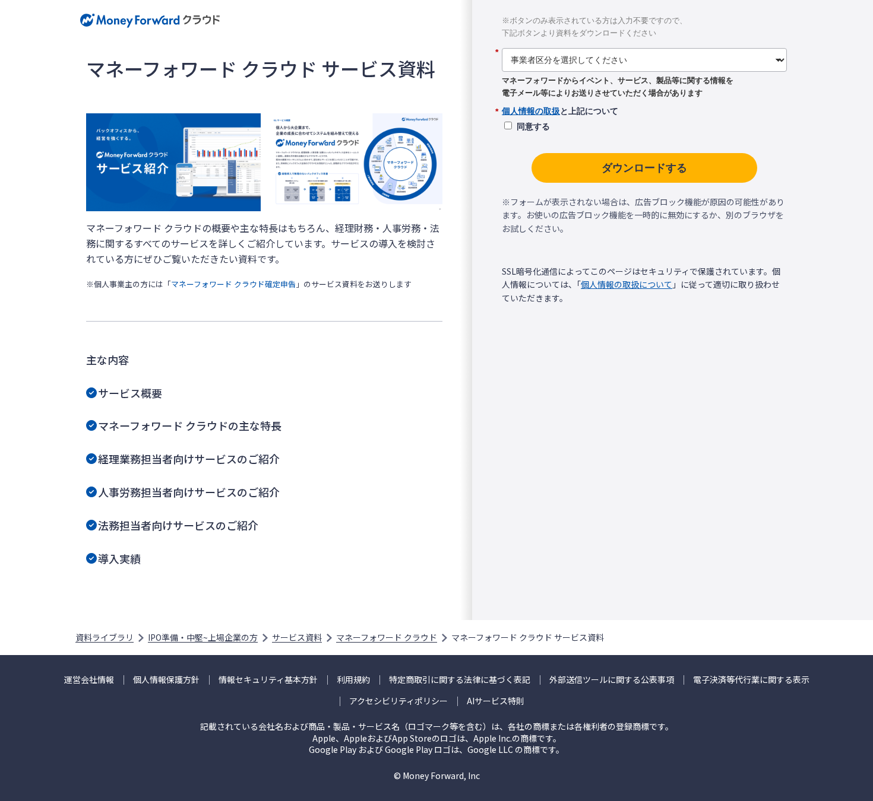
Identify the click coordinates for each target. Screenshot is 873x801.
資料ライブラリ (104, 637)
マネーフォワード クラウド (386, 637)
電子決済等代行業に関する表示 (751, 679)
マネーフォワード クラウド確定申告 (233, 284)
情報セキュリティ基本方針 (268, 679)
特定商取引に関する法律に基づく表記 (459, 679)
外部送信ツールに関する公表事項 (611, 679)
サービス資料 (297, 637)
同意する (533, 126)
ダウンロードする (644, 168)
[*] (644, 44)
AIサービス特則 (495, 701)
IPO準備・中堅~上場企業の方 (203, 637)
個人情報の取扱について (626, 284)
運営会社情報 (89, 679)
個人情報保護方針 (166, 679)
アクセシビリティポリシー (398, 701)
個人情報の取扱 (531, 111)
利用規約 (353, 679)
